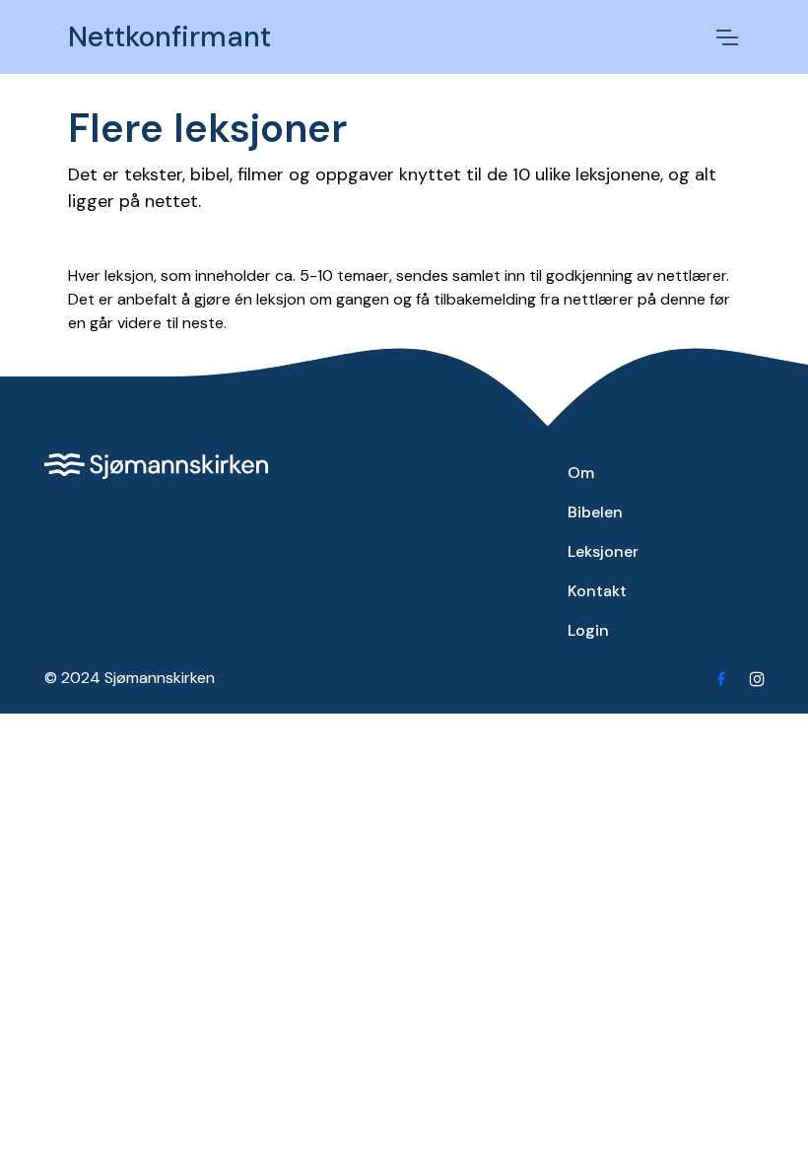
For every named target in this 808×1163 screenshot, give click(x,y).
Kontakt (597, 591)
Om (581, 472)
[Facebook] (721, 677)
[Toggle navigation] (726, 37)
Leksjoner (603, 551)
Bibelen (595, 512)
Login (588, 630)
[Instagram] (757, 677)
